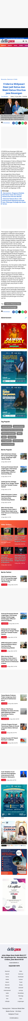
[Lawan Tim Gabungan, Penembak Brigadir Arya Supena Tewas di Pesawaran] (7, 550)
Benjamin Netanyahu (8, 433)
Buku (20, 971)
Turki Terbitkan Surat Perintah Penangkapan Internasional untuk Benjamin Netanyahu (8, 774)
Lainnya (21, 990)
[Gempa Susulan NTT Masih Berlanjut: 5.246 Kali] (23, 740)
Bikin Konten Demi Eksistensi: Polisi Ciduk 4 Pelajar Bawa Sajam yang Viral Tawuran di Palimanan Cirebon (10, 511)
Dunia (15, 45)
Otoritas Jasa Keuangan (9, 307)
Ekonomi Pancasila (7, 444)
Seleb (7, 993)
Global (3, 780)
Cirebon (4, 651)
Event (7, 996)
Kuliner (21, 979)
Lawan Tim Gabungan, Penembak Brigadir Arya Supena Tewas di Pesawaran (7, 559)
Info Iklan (18, 1011)
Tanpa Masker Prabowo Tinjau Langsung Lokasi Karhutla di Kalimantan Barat (8, 697)
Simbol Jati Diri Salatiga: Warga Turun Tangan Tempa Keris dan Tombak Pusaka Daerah (10, 484)
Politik (21, 45)
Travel (20, 982)
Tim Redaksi (4, 96)
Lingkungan (5, 719)
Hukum (4, 732)
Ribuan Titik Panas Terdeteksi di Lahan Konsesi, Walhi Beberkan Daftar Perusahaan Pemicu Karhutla (10, 712)
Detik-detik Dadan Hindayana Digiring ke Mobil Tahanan (7, 538)
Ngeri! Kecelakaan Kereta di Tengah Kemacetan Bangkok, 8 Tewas (20, 538)
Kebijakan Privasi (13, 1014)
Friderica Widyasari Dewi (12, 304)
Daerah (10, 45)
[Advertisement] (14, 14)
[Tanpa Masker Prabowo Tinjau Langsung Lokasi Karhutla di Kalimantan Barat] (23, 697)
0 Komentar (6, 123)
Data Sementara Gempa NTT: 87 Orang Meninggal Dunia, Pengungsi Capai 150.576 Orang (9, 456)
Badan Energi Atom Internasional (12, 430)
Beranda (3, 79)
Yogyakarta (5, 623)
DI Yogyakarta (6, 441)
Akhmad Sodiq (6, 426)
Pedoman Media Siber (18, 1008)
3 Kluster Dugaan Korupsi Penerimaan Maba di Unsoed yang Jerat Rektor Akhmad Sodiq (10, 727)
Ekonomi (7, 985)
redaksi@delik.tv (14, 963)
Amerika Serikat (18, 426)
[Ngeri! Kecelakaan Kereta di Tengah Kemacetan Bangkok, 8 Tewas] (21, 531)
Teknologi (20, 996)
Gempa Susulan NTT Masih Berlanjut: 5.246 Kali (9, 739)
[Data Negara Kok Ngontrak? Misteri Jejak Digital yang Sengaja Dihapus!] (21, 550)
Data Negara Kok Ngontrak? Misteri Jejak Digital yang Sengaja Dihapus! (20, 558)
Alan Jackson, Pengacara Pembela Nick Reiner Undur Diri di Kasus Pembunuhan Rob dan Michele (13, 194)
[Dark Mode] (23, 41)
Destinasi (20, 974)
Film (7, 998)
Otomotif (21, 987)
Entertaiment (7, 990)
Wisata (21, 985)
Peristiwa (4, 584)
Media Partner (10, 1011)
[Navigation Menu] (26, 41)
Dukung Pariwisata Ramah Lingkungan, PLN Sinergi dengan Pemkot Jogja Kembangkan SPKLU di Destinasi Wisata (9, 470)
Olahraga (7, 987)
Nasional (3, 45)
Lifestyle (7, 1001)
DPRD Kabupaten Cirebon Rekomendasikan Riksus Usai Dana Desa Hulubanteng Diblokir (9, 497)
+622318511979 (14, 966)
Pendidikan (21, 993)
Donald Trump (18, 441)
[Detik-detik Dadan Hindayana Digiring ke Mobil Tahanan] (7, 531)
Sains (20, 998)
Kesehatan (21, 976)
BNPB (4, 437)
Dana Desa (12, 437)
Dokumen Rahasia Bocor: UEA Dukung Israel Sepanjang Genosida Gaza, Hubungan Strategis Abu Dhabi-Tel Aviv (14, 201)
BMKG (19, 433)
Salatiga (4, 637)
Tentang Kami (6, 1008)
